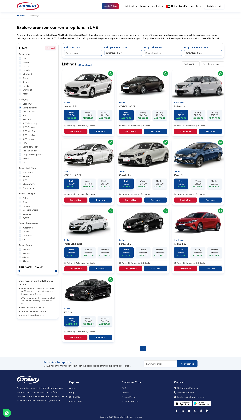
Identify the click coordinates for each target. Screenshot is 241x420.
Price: (22, 266)
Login (219, 6)
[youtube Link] (188, 410)
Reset (52, 48)
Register (211, 6)
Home (22, 15)
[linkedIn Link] (207, 410)
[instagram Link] (182, 410)
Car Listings (34, 15)
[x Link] (194, 410)
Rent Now (100, 131)
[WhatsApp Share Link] (110, 73)
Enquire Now (76, 131)
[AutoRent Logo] (28, 6)
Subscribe (189, 363)
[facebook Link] (176, 410)
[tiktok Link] (201, 410)
